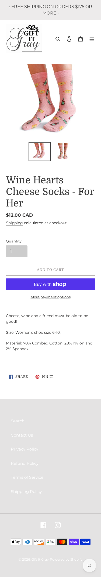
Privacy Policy (24, 449)
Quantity (14, 241)
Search (18, 420)
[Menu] (91, 39)
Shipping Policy (26, 491)
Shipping (14, 222)
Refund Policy (25, 463)
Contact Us (22, 435)
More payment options (51, 297)
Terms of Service (27, 477)
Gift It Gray (40, 559)
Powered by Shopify (66, 559)
